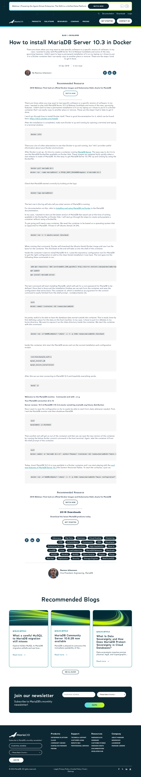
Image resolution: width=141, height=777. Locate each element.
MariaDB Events (97, 746)
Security (76, 558)
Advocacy (57, 538)
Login (130, 14)
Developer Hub (97, 751)
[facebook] (118, 769)
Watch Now (98, 6)
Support (75, 733)
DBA (99, 542)
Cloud (53, 740)
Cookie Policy (76, 769)
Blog (64, 35)
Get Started (70, 522)
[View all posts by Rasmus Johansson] (28, 73)
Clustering (110, 538)
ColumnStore (72, 542)
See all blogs (70, 672)
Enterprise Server (55, 546)
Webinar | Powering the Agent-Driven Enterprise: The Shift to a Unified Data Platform (49, 6)
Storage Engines (91, 558)
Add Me (94, 705)
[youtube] (130, 769)
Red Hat (50, 558)
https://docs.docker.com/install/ (44, 118)
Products (55, 733)
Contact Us (124, 21)
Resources (96, 733)
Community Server (58, 743)
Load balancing (75, 550)
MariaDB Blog (96, 737)
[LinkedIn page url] (110, 73)
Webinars (95, 740)
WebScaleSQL (108, 558)
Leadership (116, 743)
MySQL (54, 554)
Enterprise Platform (59, 737)
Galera (70, 546)
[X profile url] (114, 73)
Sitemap (71, 771)
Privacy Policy (64, 769)
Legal (56, 769)
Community (88, 542)
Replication (63, 558)
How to (111, 546)
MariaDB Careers (118, 746)
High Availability (97, 546)
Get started (107, 21)
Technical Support (78, 737)
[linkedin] (126, 769)
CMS (61, 542)
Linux (62, 550)
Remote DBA (75, 743)
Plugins (102, 554)
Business (81, 538)
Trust (84, 769)
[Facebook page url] (105, 73)
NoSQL (76, 554)
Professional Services (80, 746)
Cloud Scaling (95, 538)
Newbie (65, 554)
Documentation (108, 14)
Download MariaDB (59, 746)
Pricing (54, 748)
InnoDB (52, 550)
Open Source (88, 554)
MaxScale (110, 550)
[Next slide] (127, 6)
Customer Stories (98, 743)
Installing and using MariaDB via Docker (73, 208)
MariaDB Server (84, 152)
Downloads (121, 14)
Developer (74, 35)
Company (116, 733)
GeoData (81, 546)
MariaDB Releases (94, 550)
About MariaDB (118, 737)
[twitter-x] (122, 769)
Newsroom (116, 740)
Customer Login (77, 740)
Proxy (112, 554)
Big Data (69, 538)
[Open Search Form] (99, 14)
